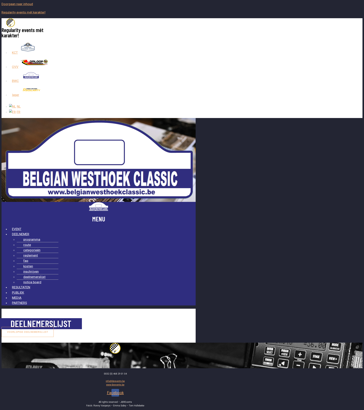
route (27, 245)
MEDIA (16, 298)
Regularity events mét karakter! (24, 12)
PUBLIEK (18, 292)
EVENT (16, 229)
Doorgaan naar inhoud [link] (17, 4)
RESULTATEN (21, 287)
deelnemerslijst (34, 277)
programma (31, 239)
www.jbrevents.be (115, 384)
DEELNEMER (20, 234)
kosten (28, 266)
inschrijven (31, 271)
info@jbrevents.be (115, 381)
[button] (28, 332)
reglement (30, 255)
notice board (32, 282)
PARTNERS (19, 303)
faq (25, 261)
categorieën (31, 250)
